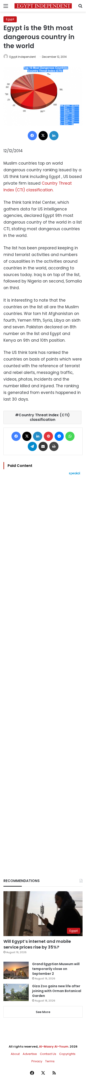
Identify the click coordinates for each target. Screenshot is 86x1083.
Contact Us (48, 1054)
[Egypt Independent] (43, 6)
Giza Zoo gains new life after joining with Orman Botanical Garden (56, 991)
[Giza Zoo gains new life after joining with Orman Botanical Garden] (16, 992)
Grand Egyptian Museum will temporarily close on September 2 (56, 969)
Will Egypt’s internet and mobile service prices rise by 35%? (37, 944)
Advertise (30, 1054)
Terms (50, 1061)
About (15, 1054)
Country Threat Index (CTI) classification (44, 417)
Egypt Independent (22, 57)
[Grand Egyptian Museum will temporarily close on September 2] (16, 970)
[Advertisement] (43, 669)
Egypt (10, 19)
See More (43, 1012)
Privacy (36, 1061)
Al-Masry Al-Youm (53, 1046)
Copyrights (67, 1054)
